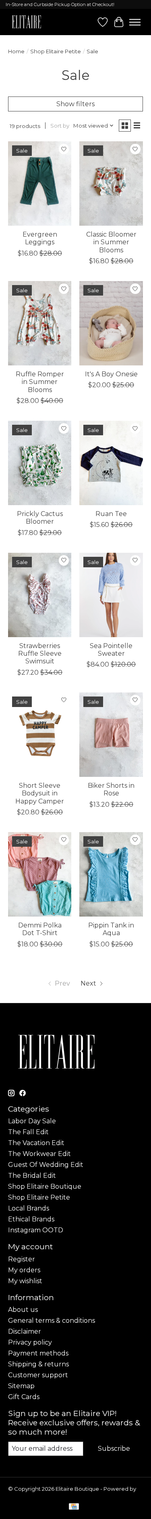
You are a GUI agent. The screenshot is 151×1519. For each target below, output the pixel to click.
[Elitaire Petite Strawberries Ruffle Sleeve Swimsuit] (39, 595)
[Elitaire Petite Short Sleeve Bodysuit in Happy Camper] (39, 734)
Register (21, 1259)
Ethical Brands (31, 1219)
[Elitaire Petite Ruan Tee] (111, 463)
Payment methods (38, 1353)
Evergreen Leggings (40, 238)
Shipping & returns (38, 1364)
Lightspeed (23, 1495)
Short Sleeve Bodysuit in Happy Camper (39, 793)
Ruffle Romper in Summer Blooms (40, 381)
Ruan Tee (111, 514)
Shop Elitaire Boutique (44, 1186)
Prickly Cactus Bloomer (40, 517)
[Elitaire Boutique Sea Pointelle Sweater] (111, 595)
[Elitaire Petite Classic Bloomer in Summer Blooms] (111, 183)
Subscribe (114, 1448)
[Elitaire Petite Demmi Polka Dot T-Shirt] (39, 874)
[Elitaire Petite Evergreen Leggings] (39, 183)
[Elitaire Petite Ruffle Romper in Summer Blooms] (39, 323)
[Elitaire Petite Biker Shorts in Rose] (111, 734)
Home (16, 51)
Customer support (38, 1375)
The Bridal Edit (32, 1175)
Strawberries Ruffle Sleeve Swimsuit (40, 653)
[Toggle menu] (135, 22)
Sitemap (21, 1386)
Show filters (75, 104)
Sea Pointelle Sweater (111, 649)
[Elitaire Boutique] (27, 22)
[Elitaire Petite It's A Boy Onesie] (111, 323)
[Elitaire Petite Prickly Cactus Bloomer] (39, 463)
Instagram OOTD (35, 1230)
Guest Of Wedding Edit (45, 1165)
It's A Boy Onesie (111, 374)
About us (23, 1309)
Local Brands (28, 1208)
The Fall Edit (28, 1132)
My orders (24, 1270)
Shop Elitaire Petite (55, 51)
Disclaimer (24, 1331)
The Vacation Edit (36, 1143)
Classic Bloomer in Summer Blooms (111, 242)
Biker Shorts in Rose (111, 789)
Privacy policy (30, 1342)
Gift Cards (23, 1397)
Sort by (59, 125)
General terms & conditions (51, 1320)
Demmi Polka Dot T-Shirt (40, 929)
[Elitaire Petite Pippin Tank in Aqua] (111, 874)
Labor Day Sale (32, 1121)
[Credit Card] (74, 1507)
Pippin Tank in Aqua (111, 929)
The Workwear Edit (39, 1154)
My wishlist (25, 1281)
